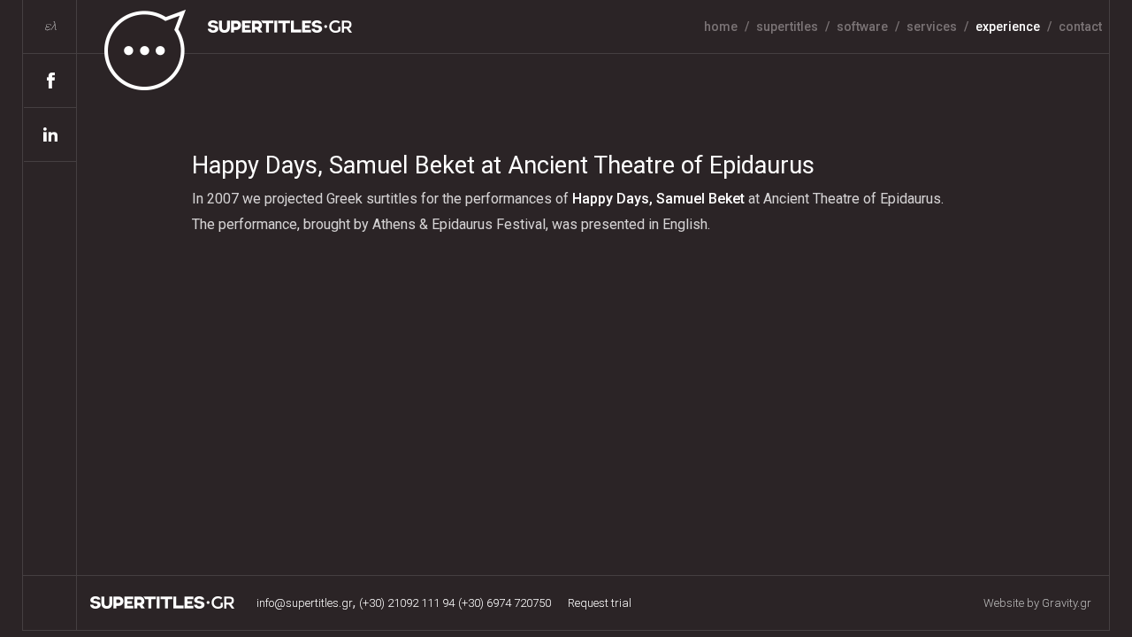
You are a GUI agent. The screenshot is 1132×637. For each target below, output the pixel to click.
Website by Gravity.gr (1037, 603)
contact (1080, 26)
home (721, 26)
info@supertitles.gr (304, 603)
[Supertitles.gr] (216, 46)
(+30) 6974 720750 (504, 603)
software (862, 26)
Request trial (599, 603)
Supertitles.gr (163, 602)
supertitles (787, 26)
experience (1007, 26)
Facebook (50, 81)
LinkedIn (50, 135)
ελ (50, 26)
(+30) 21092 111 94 (407, 603)
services (931, 26)
